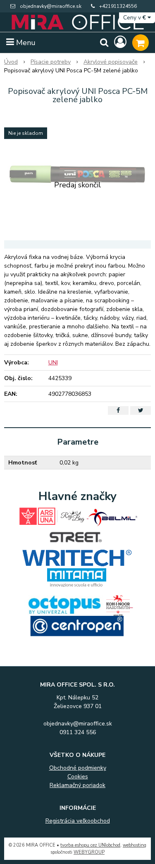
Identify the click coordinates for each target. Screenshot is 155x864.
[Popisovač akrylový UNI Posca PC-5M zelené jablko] (77, 174)
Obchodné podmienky (77, 768)
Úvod (11, 62)
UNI (53, 362)
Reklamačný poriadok (77, 785)
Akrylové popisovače (110, 62)
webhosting (134, 845)
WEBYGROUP (89, 852)
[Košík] (140, 42)
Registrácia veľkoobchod (77, 821)
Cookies (77, 776)
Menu (25, 43)
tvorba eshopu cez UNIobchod (90, 845)
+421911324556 (118, 6)
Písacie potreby (51, 62)
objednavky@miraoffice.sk (50, 6)
